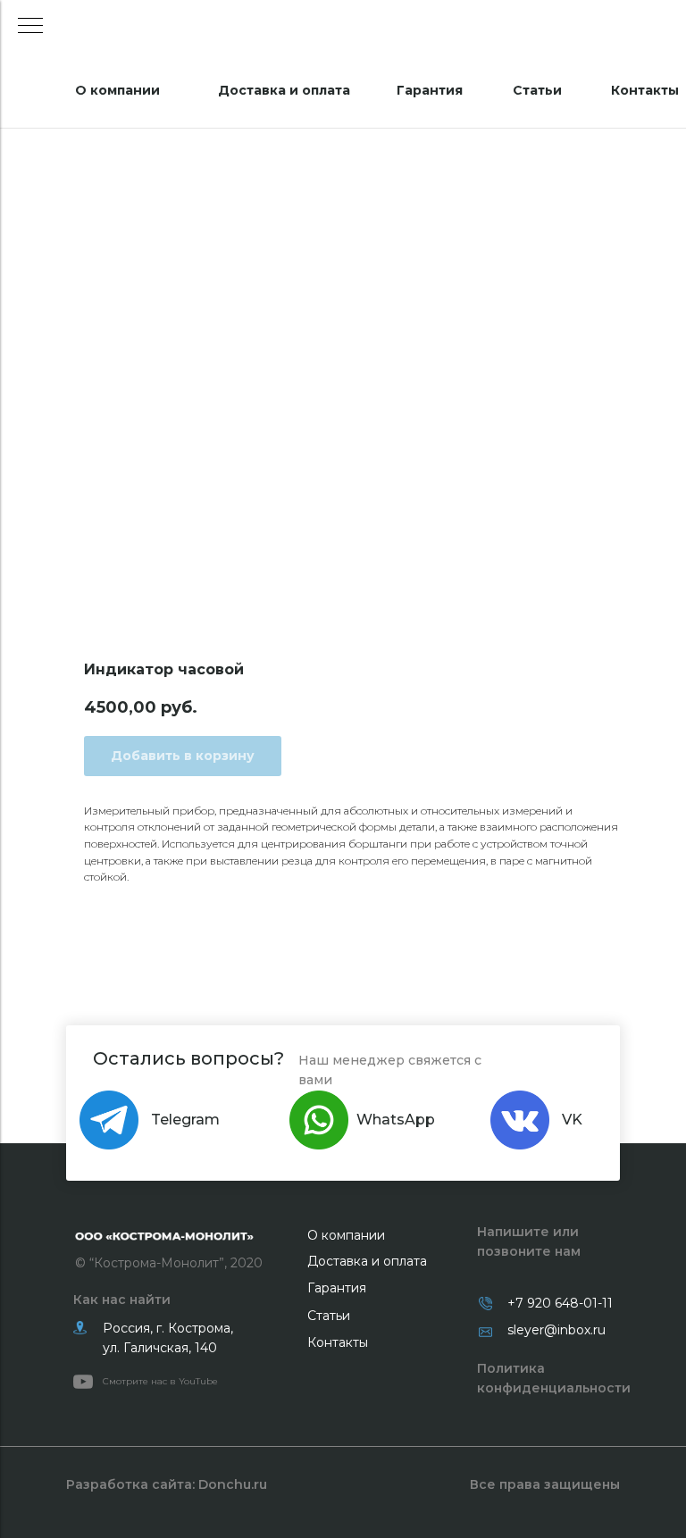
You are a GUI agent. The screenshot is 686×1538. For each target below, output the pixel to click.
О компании (117, 90)
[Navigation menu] (30, 27)
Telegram (185, 1119)
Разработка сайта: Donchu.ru (166, 1484)
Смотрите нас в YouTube (160, 1381)
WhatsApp (395, 1119)
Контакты (645, 90)
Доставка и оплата (284, 90)
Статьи (537, 90)
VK (572, 1119)
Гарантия (430, 90)
